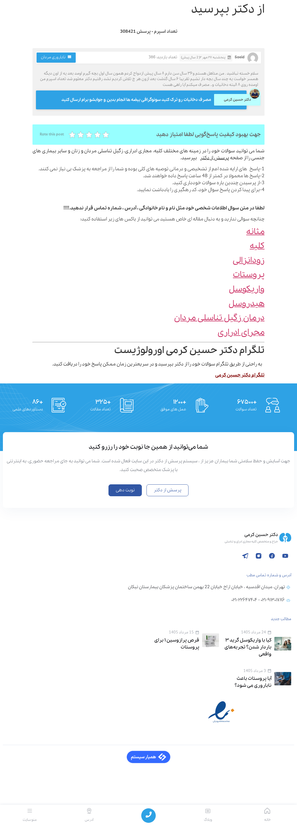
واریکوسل (247, 289)
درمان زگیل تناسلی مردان (219, 318)
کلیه (257, 246)
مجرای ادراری (241, 332)
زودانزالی (249, 261)
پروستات (249, 275)
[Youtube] (285, 556)
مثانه (255, 232)
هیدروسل (247, 304)
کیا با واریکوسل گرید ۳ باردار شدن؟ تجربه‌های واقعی (247, 647)
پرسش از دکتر (214, 158)
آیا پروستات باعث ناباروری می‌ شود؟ (253, 682)
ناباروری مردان (53, 57)
